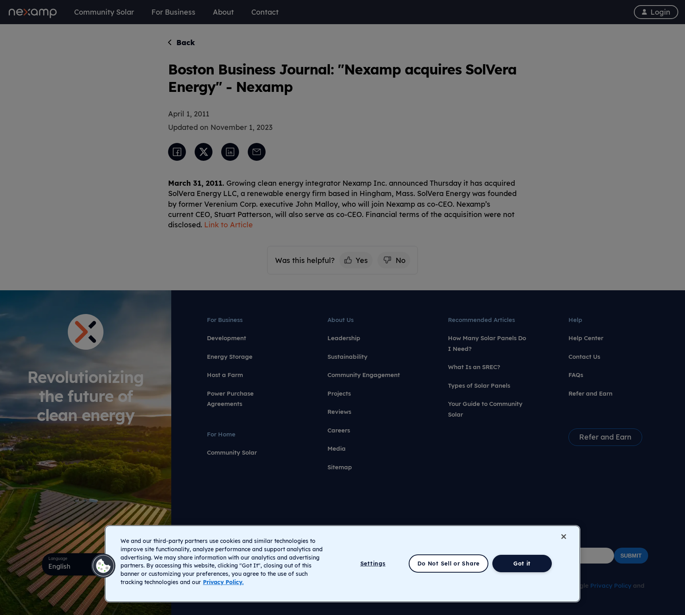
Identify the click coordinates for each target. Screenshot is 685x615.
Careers (338, 430)
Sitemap (339, 467)
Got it (522, 563)
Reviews (339, 411)
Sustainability (347, 356)
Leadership (343, 338)
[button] (103, 566)
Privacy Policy (610, 585)
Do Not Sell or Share (448, 563)
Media (336, 448)
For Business (225, 320)
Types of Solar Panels (479, 385)
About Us (340, 320)
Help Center (585, 338)
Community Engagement (363, 375)
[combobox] (85, 564)
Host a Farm (225, 375)
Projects (339, 393)
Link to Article (228, 224)
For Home (221, 434)
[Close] (563, 536)
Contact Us (584, 356)
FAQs (575, 375)
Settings (373, 563)
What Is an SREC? (474, 367)
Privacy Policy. (223, 582)
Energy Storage (230, 356)
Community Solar (232, 452)
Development (226, 338)
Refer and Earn (590, 393)
